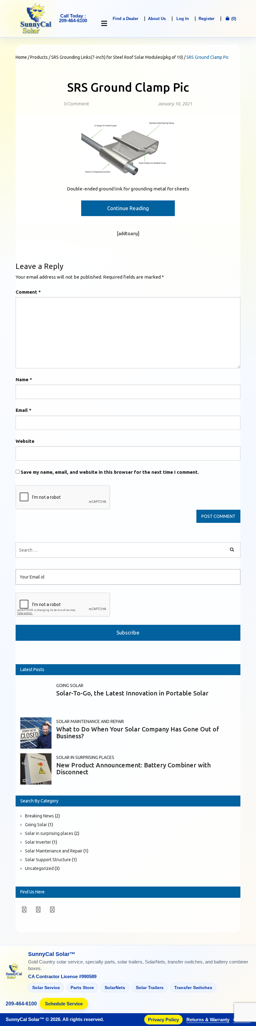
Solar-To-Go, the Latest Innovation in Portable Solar (132, 693)
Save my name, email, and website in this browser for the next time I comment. (110, 472)
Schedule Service (64, 1003)
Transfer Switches (193, 987)
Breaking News (39, 815)
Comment (28, 292)
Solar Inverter (38, 842)
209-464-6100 (21, 1003)
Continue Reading (128, 208)
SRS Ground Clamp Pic (128, 87)
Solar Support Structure (48, 859)
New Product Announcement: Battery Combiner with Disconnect (133, 768)
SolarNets (115, 987)
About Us (157, 18)
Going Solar (69, 685)
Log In (182, 18)
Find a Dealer (125, 18)
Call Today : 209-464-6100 (73, 18)
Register (206, 18)
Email (24, 410)
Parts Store (82, 987)
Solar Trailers (150, 987)
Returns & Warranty (207, 1019)
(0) (233, 18)
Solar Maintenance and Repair (90, 721)
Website (25, 441)
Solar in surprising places (85, 757)
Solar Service (46, 987)
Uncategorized (39, 868)
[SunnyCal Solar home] (14, 971)
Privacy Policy (163, 1019)
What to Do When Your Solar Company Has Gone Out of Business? (137, 732)
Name (24, 379)
